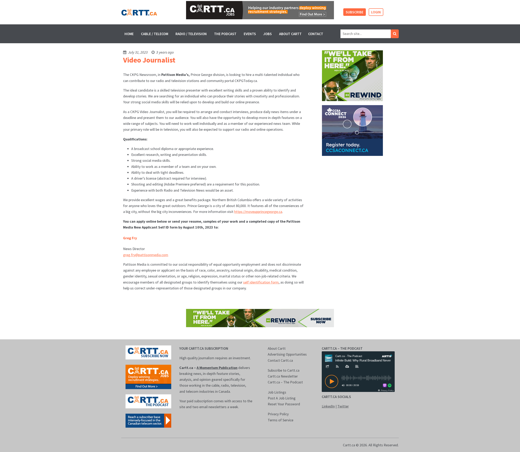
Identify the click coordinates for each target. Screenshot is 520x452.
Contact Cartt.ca (280, 360)
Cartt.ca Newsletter (283, 376)
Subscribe (354, 12)
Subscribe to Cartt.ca (283, 370)
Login (376, 12)
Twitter (343, 406)
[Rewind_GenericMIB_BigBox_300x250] (352, 75)
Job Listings (277, 392)
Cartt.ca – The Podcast (285, 382)
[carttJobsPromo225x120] (148, 376)
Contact (315, 33)
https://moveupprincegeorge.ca (258, 211)
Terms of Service (280, 420)
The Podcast (225, 33)
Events (250, 33)
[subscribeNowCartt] (148, 352)
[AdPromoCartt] (148, 420)
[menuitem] (129, 34)
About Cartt (290, 33)
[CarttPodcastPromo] (148, 401)
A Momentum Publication (217, 367)
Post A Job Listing (282, 398)
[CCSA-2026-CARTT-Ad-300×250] (352, 130)
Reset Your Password (284, 404)
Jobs (267, 33)
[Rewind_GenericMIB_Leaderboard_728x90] (260, 317)
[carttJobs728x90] (260, 10)
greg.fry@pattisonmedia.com (145, 254)
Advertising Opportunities (287, 354)
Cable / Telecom (154, 33)
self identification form (261, 282)
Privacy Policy (278, 414)
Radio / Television (191, 33)
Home (129, 33)
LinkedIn (328, 406)
